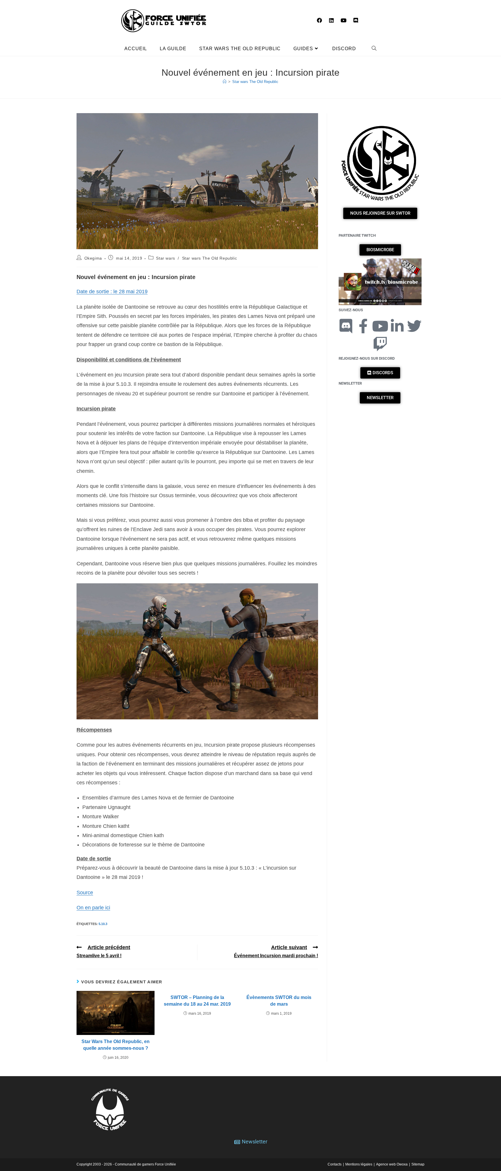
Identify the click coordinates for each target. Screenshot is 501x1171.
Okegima (93, 258)
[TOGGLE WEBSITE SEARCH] (374, 48)
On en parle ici (93, 908)
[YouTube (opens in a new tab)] (343, 20)
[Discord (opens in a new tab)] (355, 20)
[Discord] (346, 326)
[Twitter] (414, 326)
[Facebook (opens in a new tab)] (319, 20)
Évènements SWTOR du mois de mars (278, 1000)
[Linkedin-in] (397, 326)
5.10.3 (103, 924)
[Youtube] (380, 326)
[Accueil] (224, 81)
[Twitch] (380, 344)
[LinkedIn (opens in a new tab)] (331, 20)
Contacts (335, 1164)
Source (85, 892)
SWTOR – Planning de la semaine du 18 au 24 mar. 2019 (197, 1000)
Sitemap (417, 1164)
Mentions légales (358, 1164)
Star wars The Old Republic (255, 81)
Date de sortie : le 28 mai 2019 (112, 291)
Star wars (165, 258)
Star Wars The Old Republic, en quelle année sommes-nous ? (115, 1044)
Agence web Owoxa (392, 1164)
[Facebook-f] (363, 326)
